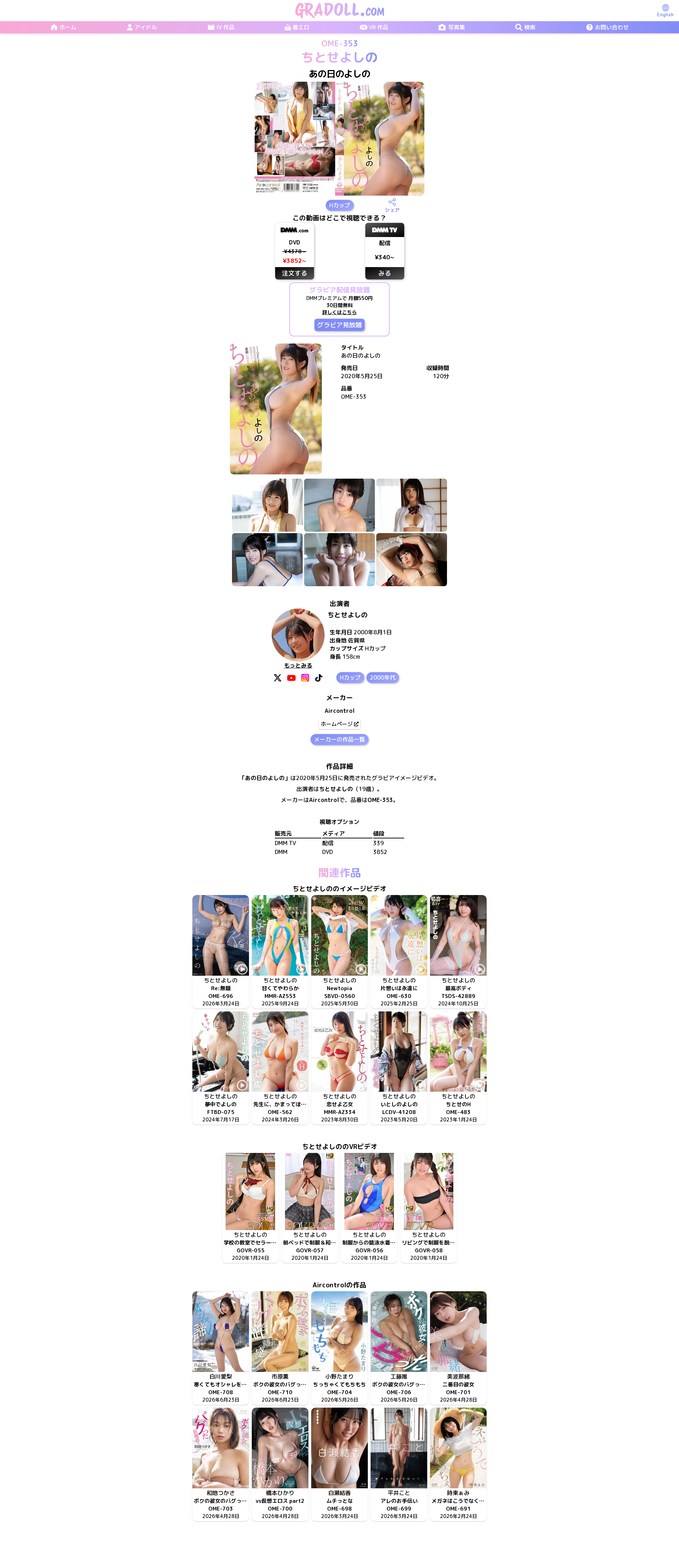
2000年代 (382, 677)
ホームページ (337, 724)
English (665, 14)
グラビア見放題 (339, 325)
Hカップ (339, 205)
